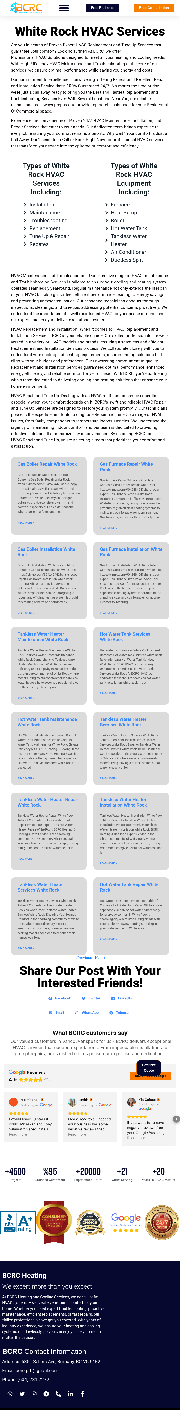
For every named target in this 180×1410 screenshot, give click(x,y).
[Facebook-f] (82, 1393)
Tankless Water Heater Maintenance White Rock (43, 636)
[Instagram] (34, 1393)
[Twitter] (21, 1393)
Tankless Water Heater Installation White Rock (123, 802)
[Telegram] (46, 1393)
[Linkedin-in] (70, 1393)
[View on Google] (13, 1102)
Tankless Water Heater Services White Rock (123, 722)
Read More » (26, 522)
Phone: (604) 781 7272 (25, 1379)
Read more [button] (18, 1134)
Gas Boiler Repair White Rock (47, 464)
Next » (100, 957)
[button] (64, 8)
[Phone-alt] (58, 1393)
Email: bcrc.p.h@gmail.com (30, 1370)
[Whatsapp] (9, 1393)
